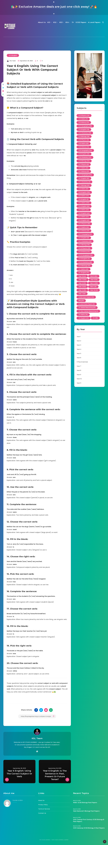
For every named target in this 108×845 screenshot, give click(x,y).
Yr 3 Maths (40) (84, 210)
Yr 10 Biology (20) (84, 265)
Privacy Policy (43, 805)
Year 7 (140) (82, 279)
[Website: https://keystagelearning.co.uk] (37, 751)
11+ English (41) (84, 318)
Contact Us (42, 813)
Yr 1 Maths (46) (83, 269)
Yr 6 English (13, 55)
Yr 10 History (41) (84, 251)
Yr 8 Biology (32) (84, 161)
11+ (73, 22)
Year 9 (79, 375)
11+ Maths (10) (83, 314)
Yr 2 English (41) (84, 220)
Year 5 (79, 353)
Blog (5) (81, 300)
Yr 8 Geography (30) (85, 150)
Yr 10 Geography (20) (85, 255)
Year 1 (79, 337)
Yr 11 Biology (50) (84, 244)
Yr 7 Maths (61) (83, 168)
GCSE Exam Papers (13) (86, 297)
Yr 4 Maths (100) (84, 203)
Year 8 (79, 370)
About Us (42, 22)
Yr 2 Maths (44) (84, 216)
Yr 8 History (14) (84, 147)
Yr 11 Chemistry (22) (85, 241)
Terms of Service (44, 809)
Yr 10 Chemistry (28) (85, 262)
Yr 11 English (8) (84, 238)
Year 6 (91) (94, 279)
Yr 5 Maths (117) (84, 196)
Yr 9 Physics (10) (84, 115)
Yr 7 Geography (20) (85, 175)
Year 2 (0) (93, 286)
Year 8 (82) (93, 276)
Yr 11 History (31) (84, 230)
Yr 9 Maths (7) (83, 119)
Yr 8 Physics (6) (84, 140)
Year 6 (79, 358)
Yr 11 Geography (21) (85, 234)
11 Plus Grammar (82, 362)
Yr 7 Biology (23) (84, 185)
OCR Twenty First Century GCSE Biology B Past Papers (88, 820)
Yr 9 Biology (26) (84, 136)
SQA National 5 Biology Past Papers (86, 811)
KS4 (67, 22)
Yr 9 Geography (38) (85, 126)
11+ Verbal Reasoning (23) (87, 307)
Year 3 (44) (82, 286)
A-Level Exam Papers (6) (87, 304)
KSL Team (37, 738)
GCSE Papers (81, 22)
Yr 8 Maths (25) (84, 143)
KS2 (54, 22)
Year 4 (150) (94, 283)
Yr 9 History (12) (84, 122)
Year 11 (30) (82, 290)
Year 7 (79, 366)
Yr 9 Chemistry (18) (85, 133)
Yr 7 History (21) (84, 171)
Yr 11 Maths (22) (84, 227)
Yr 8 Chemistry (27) (85, 157)
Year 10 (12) (94, 290)
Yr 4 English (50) (84, 206)
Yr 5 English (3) (83, 199)
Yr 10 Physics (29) (84, 248)
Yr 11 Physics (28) (84, 224)
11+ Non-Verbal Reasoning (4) (88, 311)
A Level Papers (94, 22)
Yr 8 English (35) (84, 154)
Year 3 (79, 345)
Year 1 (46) (82, 293)
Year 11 (79, 383)
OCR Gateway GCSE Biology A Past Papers (89, 828)
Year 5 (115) (82, 283)
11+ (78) (95, 318)
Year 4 (79, 349)
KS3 (61, 22)
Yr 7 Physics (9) (84, 164)
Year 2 (79, 341)
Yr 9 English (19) (84, 129)
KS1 (48, 22)
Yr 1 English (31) (84, 272)
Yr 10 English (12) (84, 258)
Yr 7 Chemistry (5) (84, 182)
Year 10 (79, 379)
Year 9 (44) (82, 276)
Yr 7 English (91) (84, 178)
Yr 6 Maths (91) (83, 189)
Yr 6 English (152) (84, 192)
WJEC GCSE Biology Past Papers (85, 802)
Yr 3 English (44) (84, 213)
